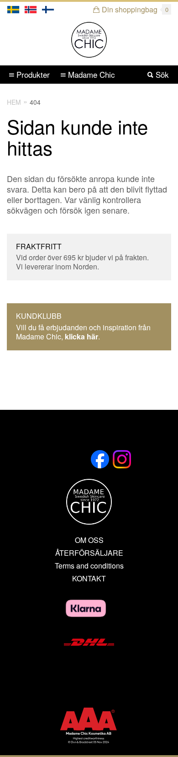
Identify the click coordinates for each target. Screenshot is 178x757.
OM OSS (89, 540)
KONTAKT (89, 578)
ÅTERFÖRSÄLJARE (89, 553)
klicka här (81, 336)
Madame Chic (90, 74)
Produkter (32, 74)
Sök (161, 74)
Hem (14, 102)
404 (35, 102)
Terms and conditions (89, 565)
